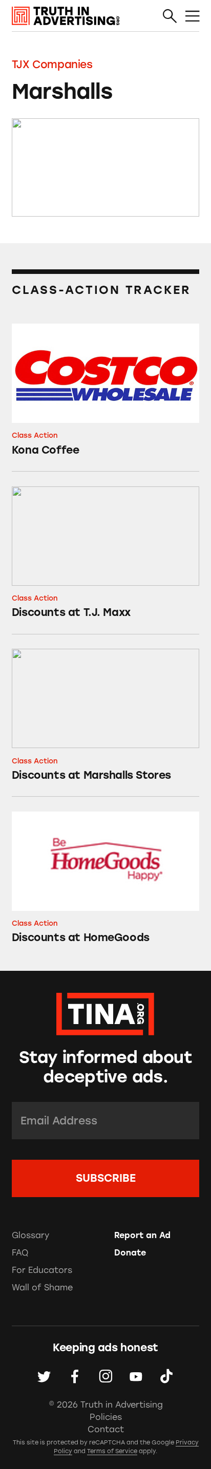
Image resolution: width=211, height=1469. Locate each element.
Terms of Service (112, 1451)
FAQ (20, 1253)
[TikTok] (166, 1376)
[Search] (170, 16)
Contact (106, 1429)
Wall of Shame (42, 1287)
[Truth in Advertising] (65, 16)
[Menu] (192, 16)
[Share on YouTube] (135, 1376)
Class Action (35, 435)
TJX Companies (52, 64)
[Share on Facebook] (75, 1376)
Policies (106, 1417)
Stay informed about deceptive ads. (105, 1067)
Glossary (30, 1235)
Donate (130, 1253)
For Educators (42, 1270)
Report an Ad (142, 1235)
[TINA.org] (105, 1012)
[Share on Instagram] (105, 1376)
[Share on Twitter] (44, 1376)
